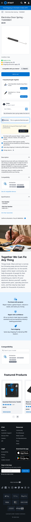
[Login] (28, 2)
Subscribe (25, 471)
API (2, 441)
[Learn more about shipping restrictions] (14, 62)
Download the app (22, 449)
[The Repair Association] (29, 488)
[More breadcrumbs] (2, 12)
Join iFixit (23, 131)
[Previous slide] (13, 416)
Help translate (14, 482)
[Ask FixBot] (26, 109)
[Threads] (25, 488)
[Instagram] (12, 488)
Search (25, 69)
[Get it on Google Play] (23, 458)
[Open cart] (25, 2)
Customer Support (6, 433)
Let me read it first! (8, 474)
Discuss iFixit (4, 435)
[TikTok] (2, 488)
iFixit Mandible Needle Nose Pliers (17, 84)
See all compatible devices (8, 191)
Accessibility (4, 452)
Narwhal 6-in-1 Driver (14, 92)
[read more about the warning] (25, 218)
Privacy (3, 454)
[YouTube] (16, 488)
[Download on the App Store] (23, 453)
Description (5, 157)
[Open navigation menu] (2, 2)
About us (3, 430)
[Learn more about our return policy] (13, 150)
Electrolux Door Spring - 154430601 (15, 12)
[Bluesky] (22, 487)
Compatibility (5, 177)
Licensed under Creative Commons (15, 514)
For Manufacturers (21, 438)
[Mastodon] (19, 488)
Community (19, 430)
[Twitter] (9, 488)
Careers (3, 438)
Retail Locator (20, 435)
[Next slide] (17, 416)
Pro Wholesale (20, 433)
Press (17, 441)
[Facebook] (6, 488)
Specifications (5, 197)
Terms (3, 457)
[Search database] (21, 2)
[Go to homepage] (9, 2)
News (17, 443)
